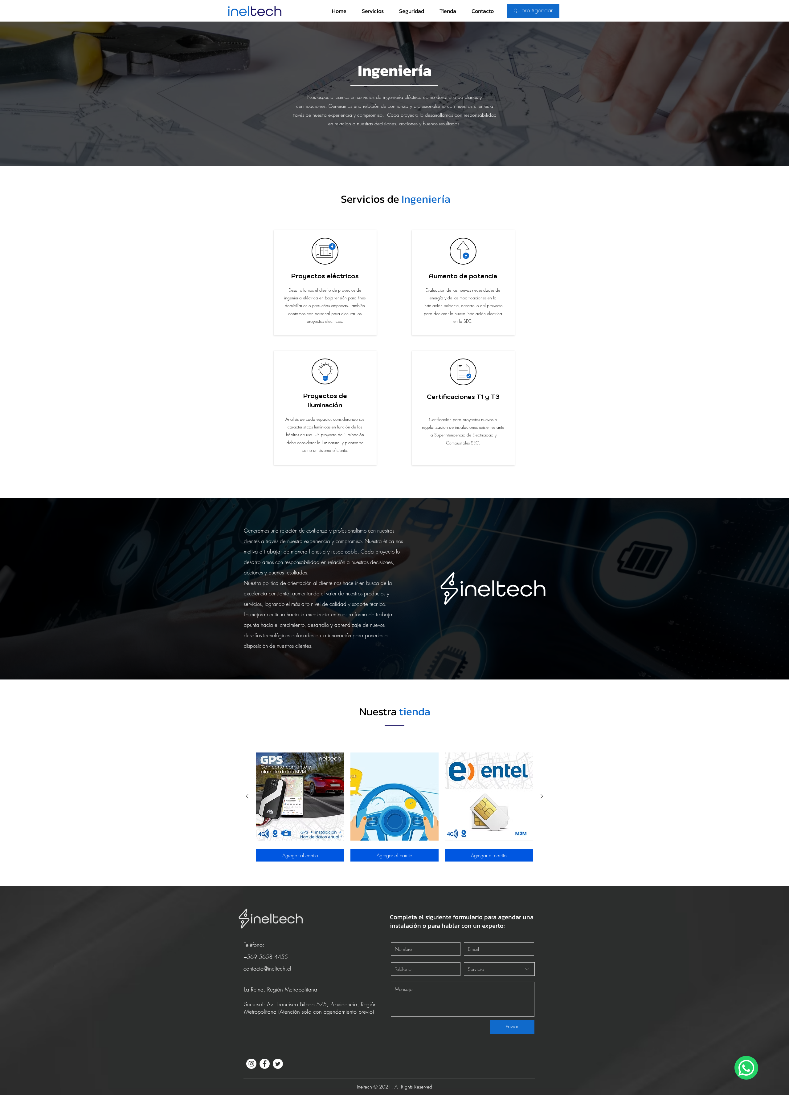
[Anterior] (247, 796)
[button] (372, 11)
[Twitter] (278, 1064)
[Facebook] (265, 1064)
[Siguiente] (542, 796)
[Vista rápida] (300, 796)
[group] (394, 807)
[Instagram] (251, 1064)
